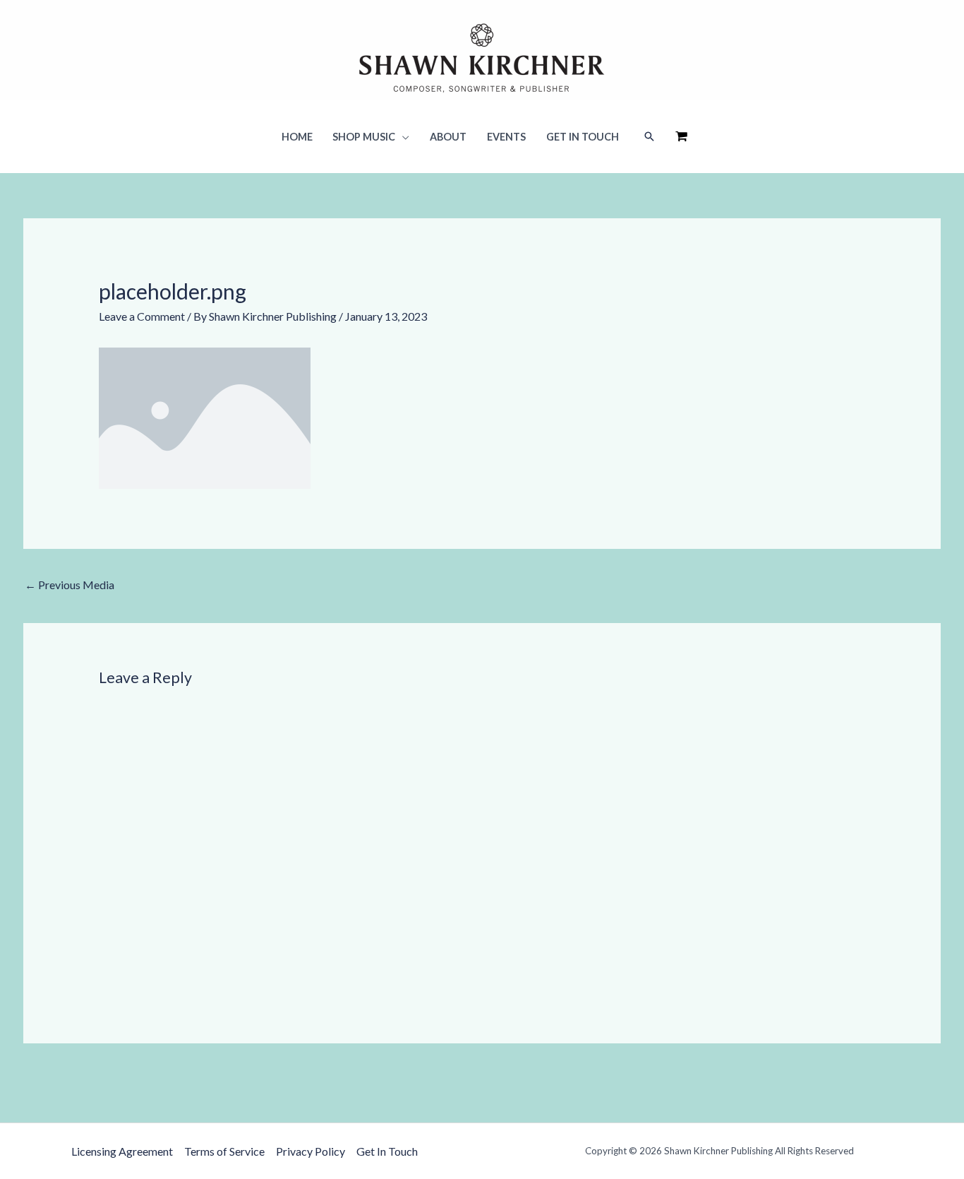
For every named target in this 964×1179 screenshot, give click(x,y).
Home (297, 137)
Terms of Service (224, 1151)
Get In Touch (582, 137)
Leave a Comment (142, 316)
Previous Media (69, 584)
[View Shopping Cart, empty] (681, 137)
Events (506, 137)
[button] (649, 137)
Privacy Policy (310, 1151)
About (448, 137)
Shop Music (363, 137)
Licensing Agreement (122, 1151)
